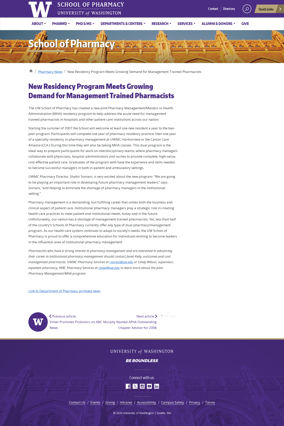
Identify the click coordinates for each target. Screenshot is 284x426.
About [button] (37, 23)
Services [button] (185, 23)
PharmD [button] (59, 23)
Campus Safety (172, 402)
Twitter (135, 386)
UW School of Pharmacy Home (41, 8)
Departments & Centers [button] (122, 23)
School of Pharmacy (30, 70)
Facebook (127, 386)
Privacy (194, 402)
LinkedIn (156, 386)
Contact (213, 9)
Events (95, 402)
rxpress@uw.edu (121, 262)
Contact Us (77, 402)
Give (245, 23)
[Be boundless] (142, 361)
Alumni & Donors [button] (217, 23)
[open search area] (247, 8)
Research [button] (160, 23)
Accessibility (146, 402)
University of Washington (142, 352)
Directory (229, 9)
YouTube (149, 386)
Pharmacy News (50, 71)
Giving (110, 402)
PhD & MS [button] (84, 23)
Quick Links (266, 9)
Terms (210, 402)
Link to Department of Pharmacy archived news (64, 291)
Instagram (142, 386)
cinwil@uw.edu (109, 268)
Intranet (126, 402)
